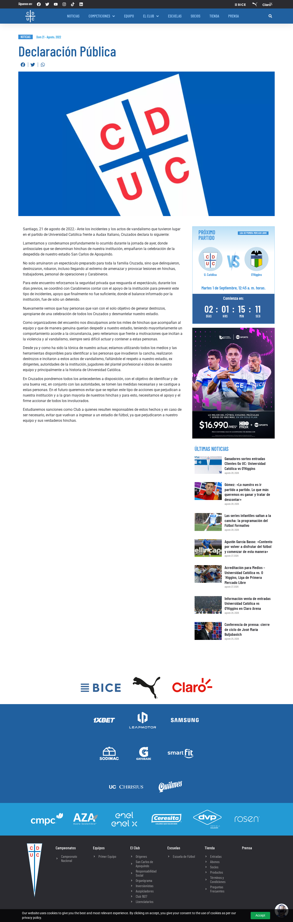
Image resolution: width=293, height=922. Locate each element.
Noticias (25, 37)
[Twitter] (47, 4)
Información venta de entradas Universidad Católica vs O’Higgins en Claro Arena (248, 603)
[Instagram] (64, 4)
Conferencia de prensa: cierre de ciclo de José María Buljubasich (247, 629)
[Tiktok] (73, 4)
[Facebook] (39, 4)
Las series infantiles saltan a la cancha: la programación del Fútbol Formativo (248, 520)
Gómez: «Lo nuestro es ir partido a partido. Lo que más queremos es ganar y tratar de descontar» (247, 492)
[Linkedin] (81, 4)
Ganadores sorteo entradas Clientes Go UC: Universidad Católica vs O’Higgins (245, 463)
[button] (270, 16)
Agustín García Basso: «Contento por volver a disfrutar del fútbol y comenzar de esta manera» (248, 546)
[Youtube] (56, 4)
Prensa (247, 847)
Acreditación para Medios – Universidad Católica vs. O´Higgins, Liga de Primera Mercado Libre (245, 575)
